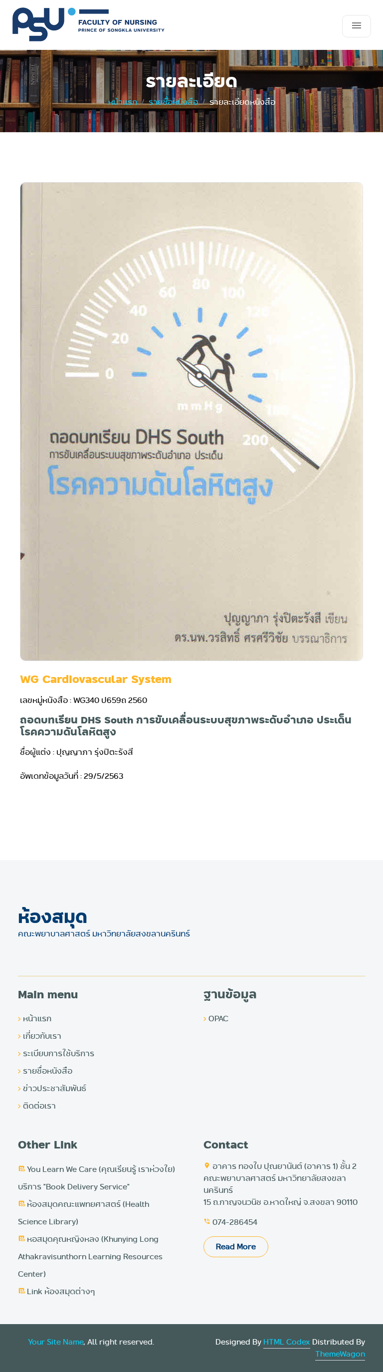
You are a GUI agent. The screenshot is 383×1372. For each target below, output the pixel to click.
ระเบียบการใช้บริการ (56, 1053)
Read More (236, 1246)
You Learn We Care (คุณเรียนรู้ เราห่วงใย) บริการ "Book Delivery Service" (96, 1178)
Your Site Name (55, 1342)
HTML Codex (286, 1342)
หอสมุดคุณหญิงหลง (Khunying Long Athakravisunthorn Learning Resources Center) (90, 1256)
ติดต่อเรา (37, 1106)
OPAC (215, 1018)
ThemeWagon (340, 1354)
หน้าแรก (34, 1018)
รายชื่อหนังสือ (173, 102)
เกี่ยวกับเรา (39, 1036)
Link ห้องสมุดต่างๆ (56, 1291)
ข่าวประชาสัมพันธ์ (52, 1088)
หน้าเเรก (122, 102)
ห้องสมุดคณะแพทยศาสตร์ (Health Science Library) (83, 1213)
